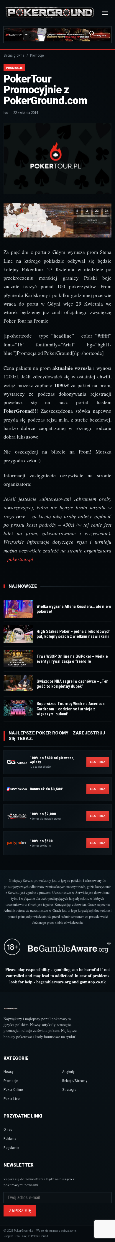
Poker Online (13, 1089)
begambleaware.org (53, 982)
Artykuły (68, 1071)
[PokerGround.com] (50, 13)
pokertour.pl (20, 559)
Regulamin (11, 1147)
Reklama (10, 1138)
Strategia (69, 1089)
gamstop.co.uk (93, 982)
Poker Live (11, 1098)
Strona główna (14, 55)
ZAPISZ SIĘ (20, 1211)
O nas (8, 1129)
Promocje (11, 1080)
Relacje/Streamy (74, 1080)
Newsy (8, 1071)
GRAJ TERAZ (98, 762)
